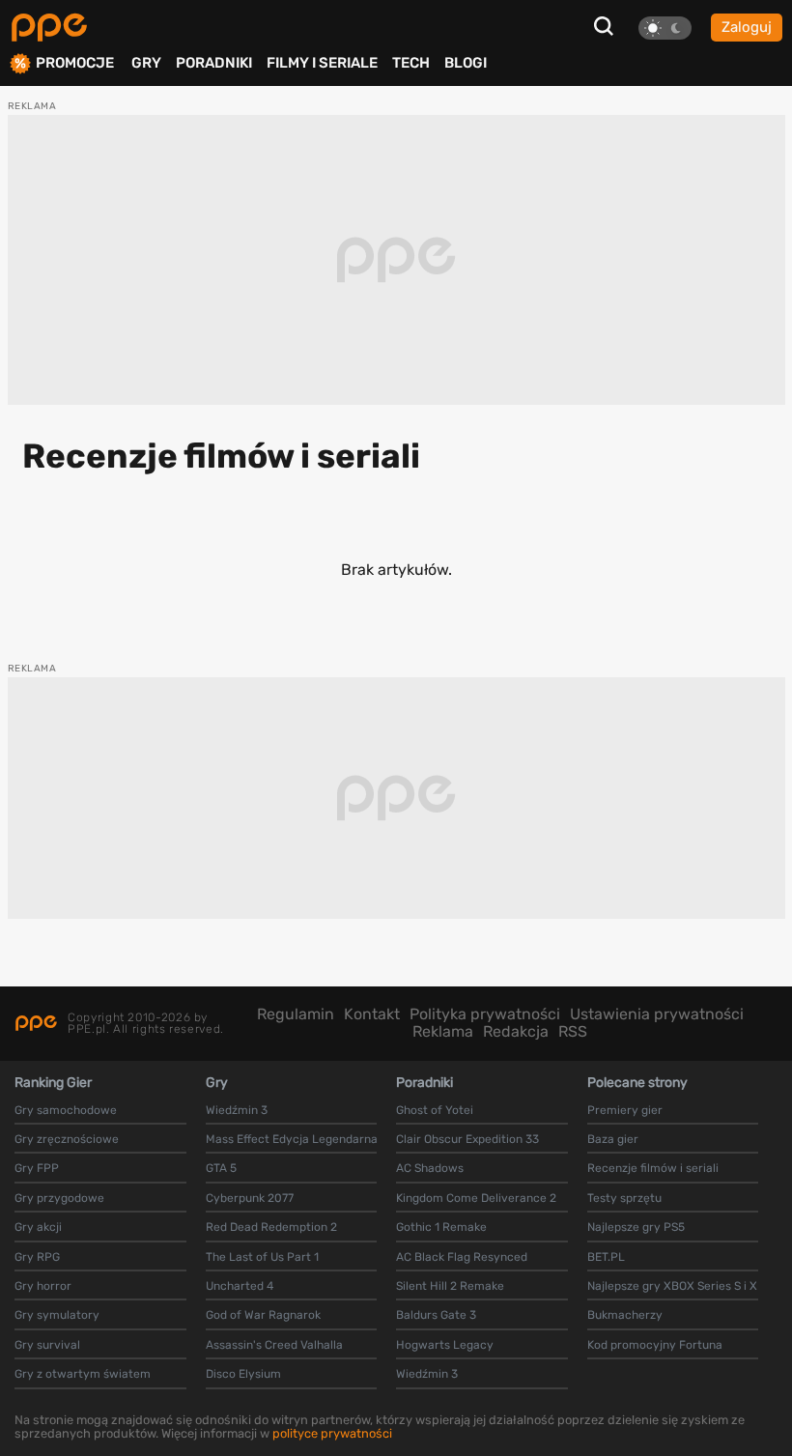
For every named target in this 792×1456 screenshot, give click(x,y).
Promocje (75, 63)
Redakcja (516, 1031)
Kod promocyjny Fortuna (654, 1345)
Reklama (442, 1031)
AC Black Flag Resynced (461, 1257)
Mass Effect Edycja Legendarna (292, 1139)
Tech (411, 62)
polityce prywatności (332, 1433)
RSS (572, 1031)
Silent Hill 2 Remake (450, 1286)
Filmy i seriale (322, 62)
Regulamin (295, 1014)
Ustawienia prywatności (657, 1014)
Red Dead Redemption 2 (271, 1227)
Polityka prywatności (485, 1014)
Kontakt (372, 1014)
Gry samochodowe (65, 1110)
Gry (146, 62)
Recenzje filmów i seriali (653, 1168)
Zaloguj (746, 27)
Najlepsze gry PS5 (636, 1227)
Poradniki (214, 62)
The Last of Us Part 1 (262, 1257)
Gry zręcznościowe (66, 1139)
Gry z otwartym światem (82, 1374)
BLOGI (465, 62)
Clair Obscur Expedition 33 (467, 1139)
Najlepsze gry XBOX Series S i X (672, 1286)
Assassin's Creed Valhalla (274, 1345)
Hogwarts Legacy (445, 1345)
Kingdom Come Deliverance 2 (476, 1198)
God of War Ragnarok (263, 1315)
